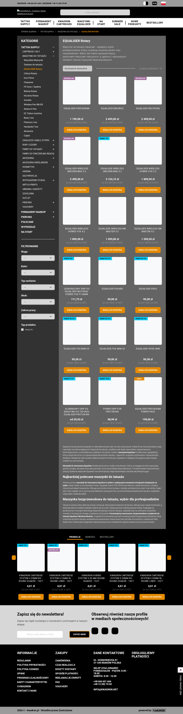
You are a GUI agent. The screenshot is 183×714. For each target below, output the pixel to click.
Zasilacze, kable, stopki (36, 140)
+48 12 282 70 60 (59, 3)
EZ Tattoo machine (33, 113)
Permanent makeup (33, 212)
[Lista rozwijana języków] (163, 3)
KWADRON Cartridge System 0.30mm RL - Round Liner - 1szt (152, 578)
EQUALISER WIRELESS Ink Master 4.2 (148, 230)
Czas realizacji (65, 664)
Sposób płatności (66, 673)
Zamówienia (62, 660)
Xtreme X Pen (30, 109)
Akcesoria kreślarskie (35, 162)
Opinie (21, 673)
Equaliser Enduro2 (112, 108)
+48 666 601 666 (34, 3)
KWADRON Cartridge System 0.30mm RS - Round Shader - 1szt (122, 578)
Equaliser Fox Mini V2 (112, 348)
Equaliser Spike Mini (148, 348)
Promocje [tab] (75, 537)
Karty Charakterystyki (32, 682)
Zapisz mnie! (79, 634)
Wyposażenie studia (34, 180)
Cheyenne (28, 82)
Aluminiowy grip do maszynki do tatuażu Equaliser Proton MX (76, 412)
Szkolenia (28, 193)
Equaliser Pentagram (76, 108)
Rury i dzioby (30, 144)
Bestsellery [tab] (107, 537)
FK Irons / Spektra (32, 87)
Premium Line (30, 122)
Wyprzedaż (28, 226)
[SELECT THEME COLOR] (145, 3)
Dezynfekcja (30, 176)
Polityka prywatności (31, 664)
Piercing (27, 202)
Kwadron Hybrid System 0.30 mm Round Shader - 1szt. (91, 578)
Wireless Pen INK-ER (33, 104)
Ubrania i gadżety (32, 189)
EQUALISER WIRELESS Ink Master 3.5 (112, 230)
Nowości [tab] (90, 537)
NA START (26, 231)
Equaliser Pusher (112, 288)
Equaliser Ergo (148, 288)
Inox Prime (29, 78)
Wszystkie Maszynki (33, 60)
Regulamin (24, 660)
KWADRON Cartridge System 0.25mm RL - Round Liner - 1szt (61, 578)
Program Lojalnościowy (33, 677)
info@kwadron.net (106, 689)
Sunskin (27, 100)
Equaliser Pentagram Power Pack (148, 410)
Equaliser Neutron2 (148, 108)
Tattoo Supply (30, 47)
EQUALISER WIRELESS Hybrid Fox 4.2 (76, 230)
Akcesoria (28, 131)
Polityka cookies (28, 669)
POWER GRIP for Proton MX (112, 410)
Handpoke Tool (31, 126)
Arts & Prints (30, 184)
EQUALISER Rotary (33, 69)
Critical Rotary (30, 73)
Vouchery (28, 207)
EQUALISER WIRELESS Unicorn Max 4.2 (112, 170)
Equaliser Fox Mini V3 (76, 348)
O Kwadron (24, 686)
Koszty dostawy (65, 669)
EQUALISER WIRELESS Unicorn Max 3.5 (76, 170)
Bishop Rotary (30, 91)
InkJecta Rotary (31, 95)
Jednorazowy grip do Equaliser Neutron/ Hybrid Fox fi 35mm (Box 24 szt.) (76, 292)
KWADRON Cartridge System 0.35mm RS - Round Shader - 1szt (31, 578)
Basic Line (29, 118)
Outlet (26, 198)
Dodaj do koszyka (76, 130)
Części (27, 135)
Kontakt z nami (26, 690)
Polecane (27, 222)
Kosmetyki (28, 167)
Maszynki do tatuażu (34, 56)
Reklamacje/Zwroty (68, 677)
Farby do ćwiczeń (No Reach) (38, 153)
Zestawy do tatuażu (33, 64)
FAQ (57, 682)
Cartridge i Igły (31, 51)
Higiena (27, 171)
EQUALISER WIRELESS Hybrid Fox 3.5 (148, 170)
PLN (154, 3)
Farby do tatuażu (32, 149)
